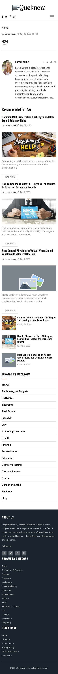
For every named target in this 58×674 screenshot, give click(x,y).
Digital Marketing (9, 586)
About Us (6, 639)
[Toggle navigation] (52, 17)
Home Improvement (10, 606)
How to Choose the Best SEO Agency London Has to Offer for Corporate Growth (28, 185)
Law (4, 610)
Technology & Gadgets (12, 570)
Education (6, 590)
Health (5, 602)
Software (6, 574)
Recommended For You (16, 109)
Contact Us (7, 655)
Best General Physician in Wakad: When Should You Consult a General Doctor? (27, 252)
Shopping (6, 578)
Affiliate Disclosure (10, 651)
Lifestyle (5, 614)
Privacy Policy (8, 647)
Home (5, 27)
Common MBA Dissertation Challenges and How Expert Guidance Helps (28, 118)
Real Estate (7, 582)
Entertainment (8, 594)
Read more (10, 177)
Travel (4, 566)
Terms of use (8, 643)
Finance (5, 598)
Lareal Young (11, 34)
